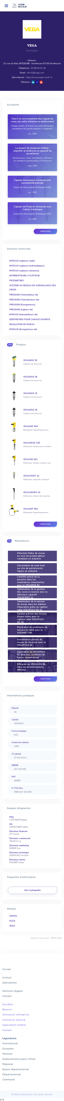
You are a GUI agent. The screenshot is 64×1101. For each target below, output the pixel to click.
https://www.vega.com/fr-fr (39, 77)
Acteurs (7, 977)
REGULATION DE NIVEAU (21, 324)
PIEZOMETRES (16, 280)
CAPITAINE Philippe (18, 820)
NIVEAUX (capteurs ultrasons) (24, 270)
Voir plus (45, 231)
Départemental (11, 1074)
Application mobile (14, 1024)
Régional (7, 1064)
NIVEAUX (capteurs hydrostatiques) (26, 265)
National (7, 1053)
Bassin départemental (15, 1069)
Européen (8, 1048)
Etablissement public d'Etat (19, 1059)
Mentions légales (12, 991)
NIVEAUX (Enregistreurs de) (23, 329)
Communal (8, 1079)
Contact (7, 996)
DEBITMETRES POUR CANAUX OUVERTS (29, 319)
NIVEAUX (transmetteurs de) (23, 314)
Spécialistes (9, 982)
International (10, 1043)
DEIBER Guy (15, 848)
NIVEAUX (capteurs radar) (22, 260)
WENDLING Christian (19, 855)
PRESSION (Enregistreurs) (22, 304)
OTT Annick (14, 834)
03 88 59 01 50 (38, 68)
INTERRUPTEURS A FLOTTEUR (24, 275)
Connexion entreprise (15, 1014)
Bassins (7, 1009)
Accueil (6, 969)
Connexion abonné (13, 1019)
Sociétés (7, 1004)
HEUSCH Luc (15, 841)
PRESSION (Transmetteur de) (23, 294)
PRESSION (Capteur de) (21, 309)
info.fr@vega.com (35, 72)
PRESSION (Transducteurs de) (24, 299)
